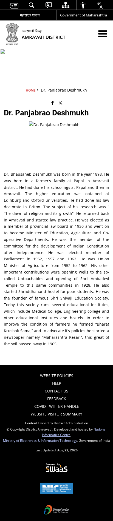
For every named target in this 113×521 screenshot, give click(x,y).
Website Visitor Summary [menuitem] (56, 414)
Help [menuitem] (56, 383)
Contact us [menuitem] (56, 391)
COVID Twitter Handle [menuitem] (56, 406)
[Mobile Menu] (103, 33)
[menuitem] (14, 5)
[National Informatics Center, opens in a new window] (56, 489)
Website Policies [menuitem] (56, 375)
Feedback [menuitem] (56, 398)
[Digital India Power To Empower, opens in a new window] (56, 510)
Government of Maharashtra (83, 15)
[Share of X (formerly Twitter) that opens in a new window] (60, 103)
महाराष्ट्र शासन (29, 15)
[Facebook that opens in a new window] (52, 103)
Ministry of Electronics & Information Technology (40, 440)
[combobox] (99, 5)
